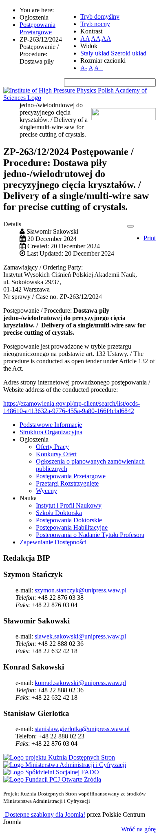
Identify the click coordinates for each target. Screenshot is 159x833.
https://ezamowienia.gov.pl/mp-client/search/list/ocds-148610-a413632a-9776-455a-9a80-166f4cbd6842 (71, 407)
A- (83, 67)
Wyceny (46, 490)
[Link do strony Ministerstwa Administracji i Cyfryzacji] (64, 764)
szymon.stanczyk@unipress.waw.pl (80, 590)
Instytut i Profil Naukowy (69, 505)
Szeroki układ (128, 53)
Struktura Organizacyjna (51, 432)
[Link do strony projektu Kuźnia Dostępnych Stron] (59, 757)
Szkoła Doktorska (59, 512)
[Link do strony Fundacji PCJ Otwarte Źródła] (52, 779)
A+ (98, 67)
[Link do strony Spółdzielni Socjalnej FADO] (51, 772)
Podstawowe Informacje (51, 424)
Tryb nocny (95, 23)
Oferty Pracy (52, 446)
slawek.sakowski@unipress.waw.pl (80, 636)
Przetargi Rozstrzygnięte (67, 483)
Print (150, 237)
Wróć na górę (138, 829)
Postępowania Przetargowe (71, 476)
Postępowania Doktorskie (69, 520)
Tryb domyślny (99, 16)
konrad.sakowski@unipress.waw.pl (80, 682)
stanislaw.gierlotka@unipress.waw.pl (82, 728)
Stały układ (94, 53)
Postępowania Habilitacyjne (72, 527)
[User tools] (130, 226)
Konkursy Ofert (56, 454)
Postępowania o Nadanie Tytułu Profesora (90, 534)
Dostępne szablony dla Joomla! (44, 814)
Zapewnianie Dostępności (53, 542)
